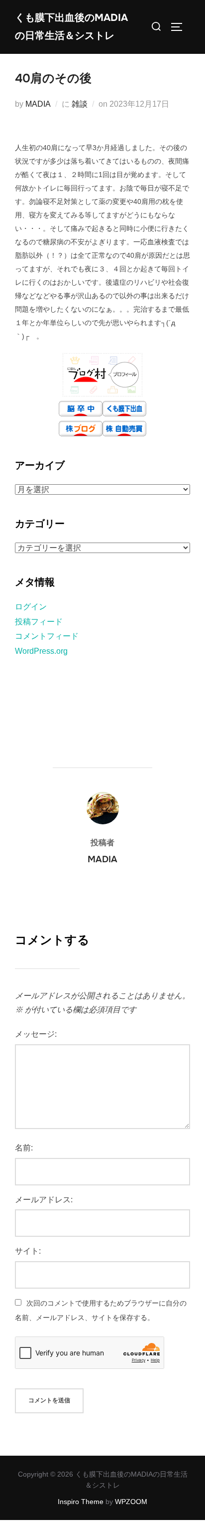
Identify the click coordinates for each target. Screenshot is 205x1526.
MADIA (38, 104)
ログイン (31, 606)
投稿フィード (39, 621)
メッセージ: (36, 1034)
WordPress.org (41, 651)
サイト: (28, 1251)
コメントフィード (47, 636)
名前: (24, 1148)
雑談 (80, 104)
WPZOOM (131, 1502)
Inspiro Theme (80, 1502)
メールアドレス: (44, 1199)
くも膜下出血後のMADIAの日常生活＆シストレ (71, 26)
